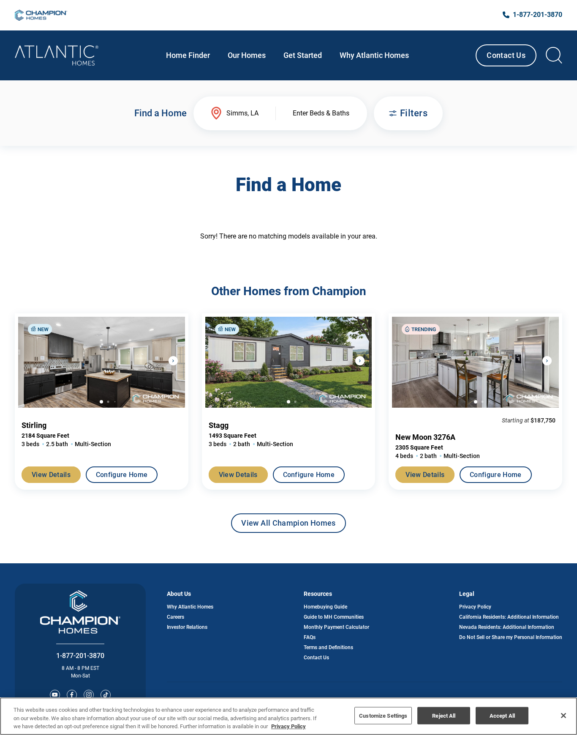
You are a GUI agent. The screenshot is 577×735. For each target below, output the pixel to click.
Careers (175, 617)
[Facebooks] (72, 695)
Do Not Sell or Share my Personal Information (510, 637)
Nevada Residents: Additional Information (506, 627)
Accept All (502, 715)
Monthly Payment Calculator (336, 627)
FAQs (310, 637)
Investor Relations (187, 627)
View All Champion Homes (288, 525)
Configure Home (121, 475)
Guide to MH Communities (334, 617)
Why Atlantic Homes (190, 607)
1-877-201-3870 (80, 656)
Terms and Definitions (328, 647)
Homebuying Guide (325, 607)
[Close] (563, 715)
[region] (288, 716)
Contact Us (506, 55)
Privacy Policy (475, 607)
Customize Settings (383, 715)
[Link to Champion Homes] (41, 15)
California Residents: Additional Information (509, 617)
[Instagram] (89, 695)
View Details (51, 475)
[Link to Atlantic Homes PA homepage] (56, 55)
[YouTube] (55, 695)
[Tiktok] (106, 695)
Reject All (443, 715)
